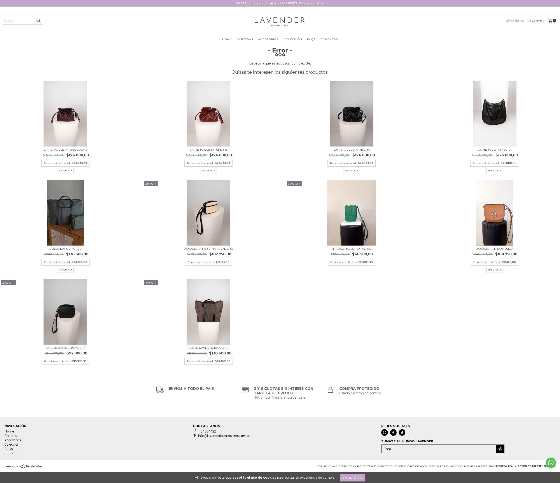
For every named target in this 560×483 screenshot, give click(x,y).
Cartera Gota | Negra (494, 149)
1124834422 (207, 431)
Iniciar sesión (535, 21)
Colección (293, 39)
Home (227, 39)
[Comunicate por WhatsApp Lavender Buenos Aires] (551, 463)
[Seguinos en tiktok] (402, 432)
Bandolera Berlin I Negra (66, 347)
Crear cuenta (515, 21)
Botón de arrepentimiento (537, 466)
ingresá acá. (504, 466)
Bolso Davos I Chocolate (208, 347)
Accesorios (268, 39)
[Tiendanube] (23, 467)
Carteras (245, 39)
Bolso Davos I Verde (65, 248)
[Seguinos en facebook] (393, 432)
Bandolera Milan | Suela (494, 248)
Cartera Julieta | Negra (351, 149)
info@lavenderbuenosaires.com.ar (224, 436)
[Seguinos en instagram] (384, 432)
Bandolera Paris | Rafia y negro (208, 248)
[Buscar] (38, 21)
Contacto (329, 39)
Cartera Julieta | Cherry (208, 149)
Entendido (353, 477)
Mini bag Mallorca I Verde (351, 248)
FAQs (311, 39)
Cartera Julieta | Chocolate (66, 149)
